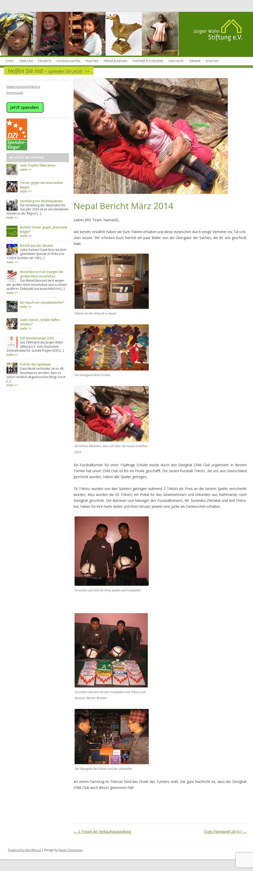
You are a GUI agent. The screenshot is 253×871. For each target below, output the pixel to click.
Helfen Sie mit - (49, 71)
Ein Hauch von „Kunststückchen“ (42, 302)
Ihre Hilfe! (176, 61)
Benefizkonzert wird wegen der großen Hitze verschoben (41, 274)
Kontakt (212, 61)
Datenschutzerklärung (23, 86)
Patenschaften (68, 61)
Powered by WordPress (24, 850)
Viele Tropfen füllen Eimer (38, 165)
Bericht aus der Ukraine (36, 245)
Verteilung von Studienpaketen (41, 201)
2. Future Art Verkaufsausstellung (102, 831)
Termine (195, 61)
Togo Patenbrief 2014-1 (225, 831)
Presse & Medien (115, 61)
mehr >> (26, 170)
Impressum (14, 92)
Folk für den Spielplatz (35, 364)
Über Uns (26, 61)
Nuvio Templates (71, 850)
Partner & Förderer (148, 61)
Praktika (92, 61)
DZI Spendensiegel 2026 (37, 338)
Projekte (44, 61)
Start (9, 61)
